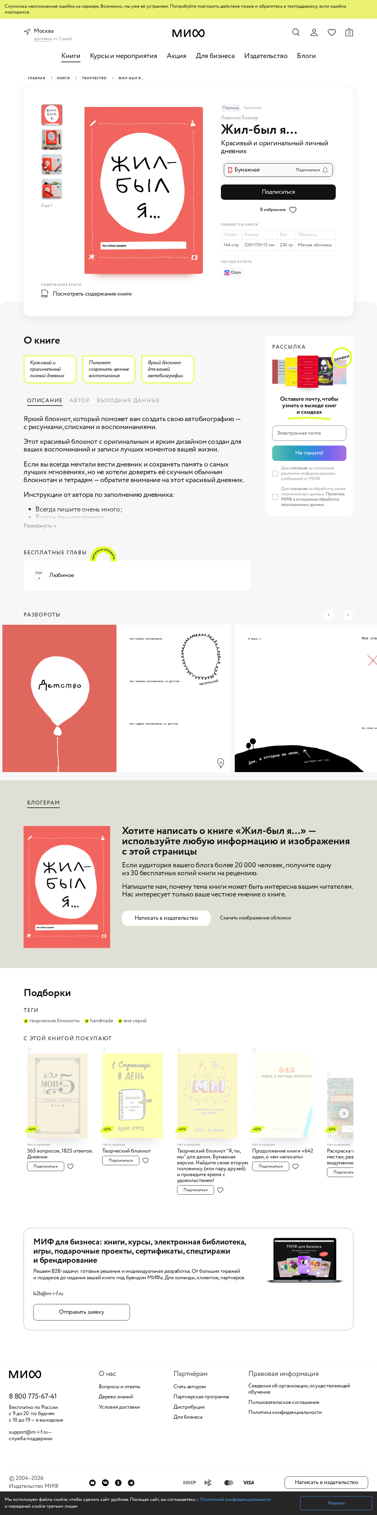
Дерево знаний (116, 1397)
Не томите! (309, 453)
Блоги (306, 56)
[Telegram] (131, 1482)
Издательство (266, 56)
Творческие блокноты (54, 1021)
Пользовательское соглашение (283, 1402)
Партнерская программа (201, 1397)
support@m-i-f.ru (28, 1432)
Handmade (101, 1021)
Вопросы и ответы (119, 1387)
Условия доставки (119, 1407)
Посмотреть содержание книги (92, 294)
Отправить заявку (81, 1312)
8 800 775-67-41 (33, 1397)
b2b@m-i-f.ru (48, 1294)
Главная (36, 78)
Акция (176, 56)
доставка (43, 39)
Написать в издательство (166, 918)
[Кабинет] (314, 32)
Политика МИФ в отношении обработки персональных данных (313, 499)
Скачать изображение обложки (255, 918)
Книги (70, 56)
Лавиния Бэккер (239, 118)
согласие (298, 468)
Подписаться (278, 192)
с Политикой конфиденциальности (233, 1499)
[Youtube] (92, 1482)
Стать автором (189, 1387)
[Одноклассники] (118, 1482)
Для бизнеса (215, 56)
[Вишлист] (332, 32)
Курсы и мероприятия (123, 56)
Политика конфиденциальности (285, 1413)
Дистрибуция (188, 1407)
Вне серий (135, 1021)
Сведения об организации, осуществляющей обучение (299, 1389)
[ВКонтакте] (105, 1482)
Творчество (94, 78)
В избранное (273, 209)
